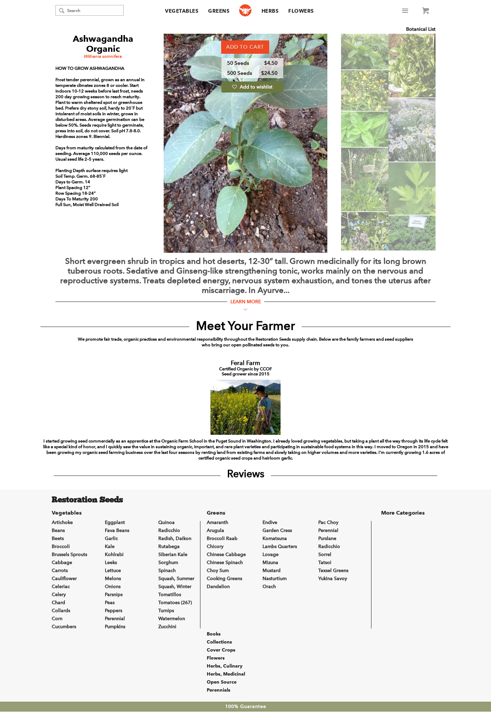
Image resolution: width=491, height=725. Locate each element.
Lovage (271, 554)
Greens (218, 11)
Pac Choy (328, 522)
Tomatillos (169, 594)
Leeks (111, 562)
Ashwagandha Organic (103, 43)
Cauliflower (64, 578)
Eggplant (115, 522)
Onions (113, 586)
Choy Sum (218, 570)
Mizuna (270, 562)
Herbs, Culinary (224, 666)
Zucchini (167, 626)
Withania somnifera (103, 56)
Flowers (301, 11)
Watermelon (171, 618)
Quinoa (166, 522)
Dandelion (218, 586)
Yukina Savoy (332, 578)
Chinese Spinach (225, 562)
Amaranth (217, 522)
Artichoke (62, 522)
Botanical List (421, 29)
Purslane (327, 538)
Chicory (215, 546)
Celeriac (61, 586)
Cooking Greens (224, 578)
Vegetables (181, 11)
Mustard (272, 570)
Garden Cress (277, 530)
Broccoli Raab (222, 538)
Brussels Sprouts (69, 554)
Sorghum (168, 562)
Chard (58, 602)
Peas (110, 602)
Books (214, 634)
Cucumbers (64, 626)
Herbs (270, 11)
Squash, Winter (174, 586)
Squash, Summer (176, 578)
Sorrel (324, 554)
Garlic (111, 538)
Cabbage (62, 562)
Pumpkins (115, 626)
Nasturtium (275, 578)
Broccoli (61, 546)
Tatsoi (324, 562)
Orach (269, 586)
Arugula (215, 530)
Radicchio (169, 530)
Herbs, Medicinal (226, 674)
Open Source (221, 682)
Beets (58, 538)
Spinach (167, 570)
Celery (59, 594)
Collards (61, 610)
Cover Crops (221, 650)
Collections (219, 642)
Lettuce (113, 570)
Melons (113, 578)
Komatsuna (275, 538)
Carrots (60, 570)
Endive (270, 522)
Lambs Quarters (280, 546)
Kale (110, 546)
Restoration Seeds (87, 500)
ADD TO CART (245, 47)
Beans (58, 530)
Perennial (115, 618)
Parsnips (114, 594)
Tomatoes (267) (175, 602)
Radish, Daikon (174, 538)
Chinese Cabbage (226, 554)
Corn (57, 618)
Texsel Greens (333, 570)
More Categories (403, 513)
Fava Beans (117, 530)
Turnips (166, 610)
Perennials (218, 690)
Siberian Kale (172, 554)
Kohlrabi (114, 554)
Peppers (113, 610)
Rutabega (169, 546)
